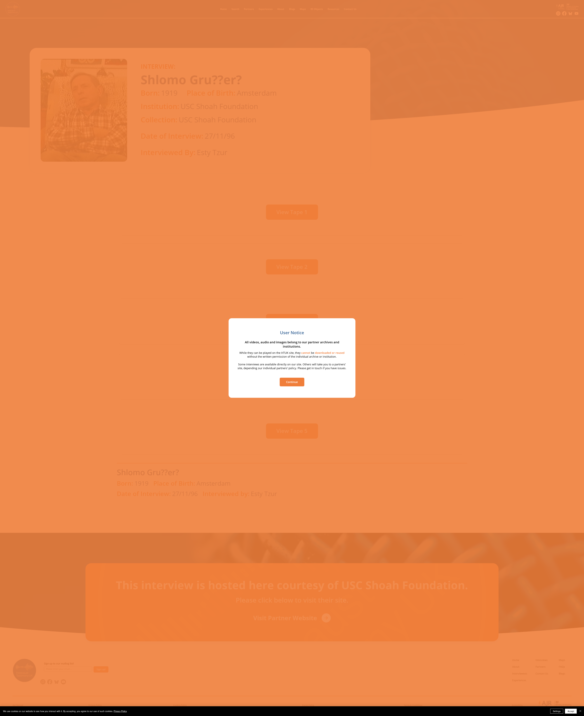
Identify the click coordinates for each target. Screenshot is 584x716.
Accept (571, 711)
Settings (557, 711)
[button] (292, 382)
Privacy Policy (120, 711)
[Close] (580, 711)
